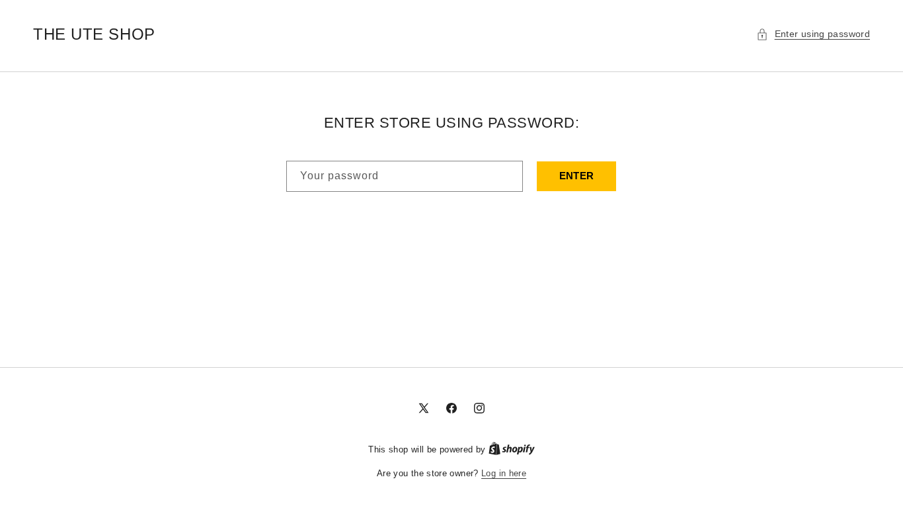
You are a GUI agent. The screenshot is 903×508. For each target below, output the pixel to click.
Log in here (503, 473)
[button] (813, 34)
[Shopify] (512, 449)
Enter (576, 175)
